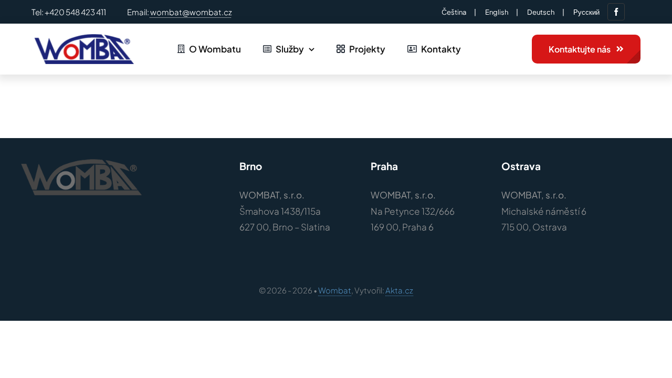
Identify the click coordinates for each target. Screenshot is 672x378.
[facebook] (616, 11)
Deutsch (540, 12)
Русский (586, 12)
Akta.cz (399, 290)
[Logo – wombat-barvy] (83, 38)
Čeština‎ (454, 12)
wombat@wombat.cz (191, 12)
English (496, 12)
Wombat (334, 290)
